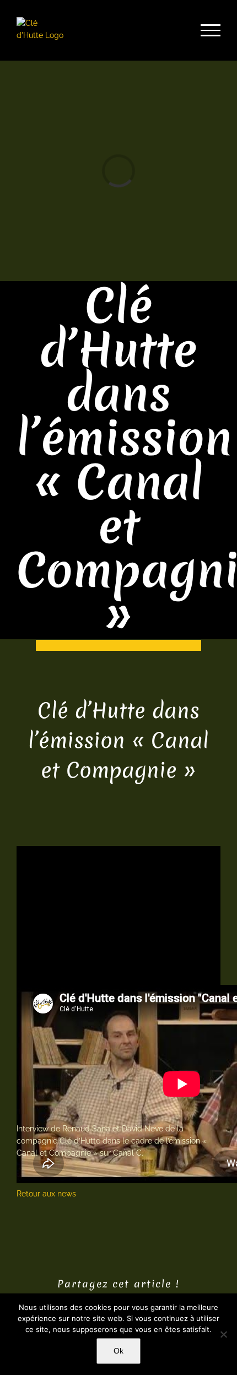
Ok (118, 1350)
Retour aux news (46, 1193)
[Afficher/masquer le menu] (211, 30)
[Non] (223, 1334)
